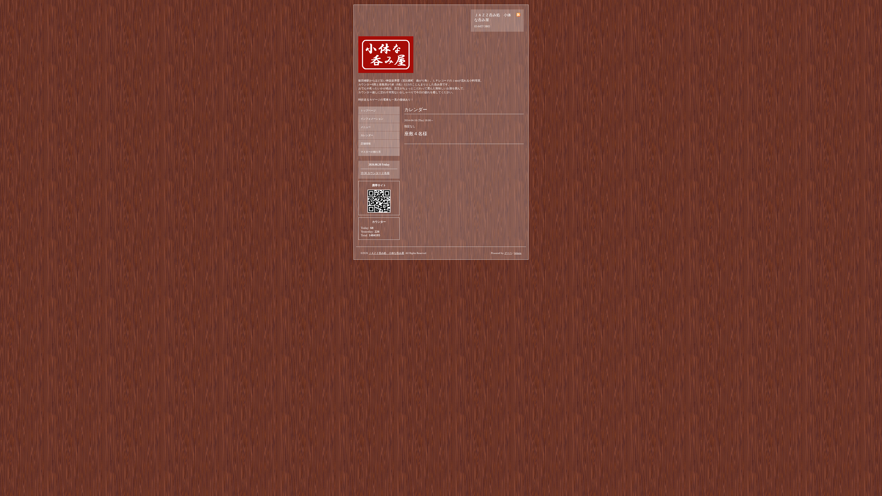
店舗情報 (366, 143)
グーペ (508, 253)
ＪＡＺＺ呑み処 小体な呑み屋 (386, 253)
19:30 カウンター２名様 (375, 173)
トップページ (368, 110)
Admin (517, 253)
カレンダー (367, 135)
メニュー (366, 127)
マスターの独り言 (371, 151)
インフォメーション (372, 118)
